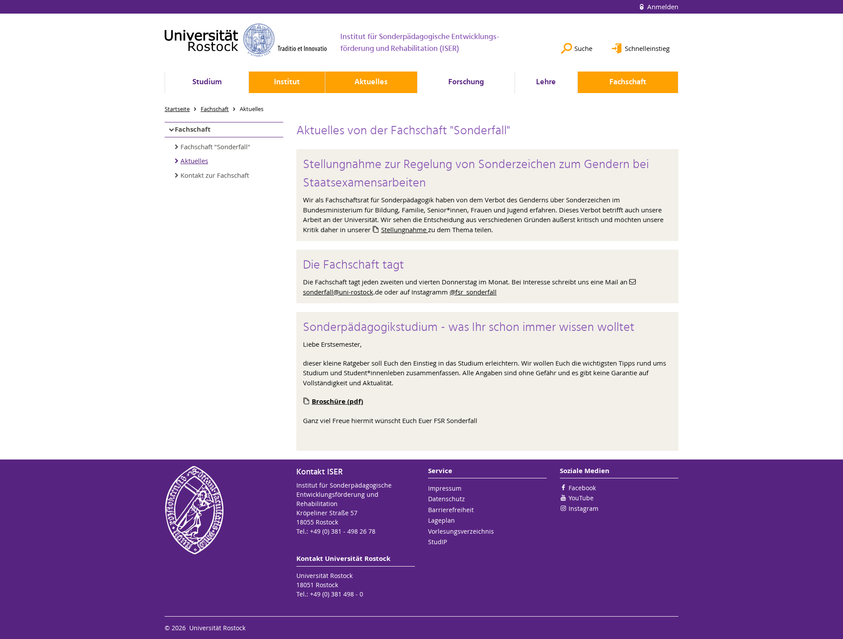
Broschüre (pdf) (337, 401)
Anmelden (661, 6)
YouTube (581, 498)
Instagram (583, 508)
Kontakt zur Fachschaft (214, 175)
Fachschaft (627, 82)
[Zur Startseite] (246, 39)
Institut (287, 82)
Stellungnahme (404, 229)
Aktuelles (371, 82)
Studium (207, 82)
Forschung (466, 82)
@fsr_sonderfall (473, 291)
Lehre (546, 82)
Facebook (582, 488)
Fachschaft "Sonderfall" (215, 146)
